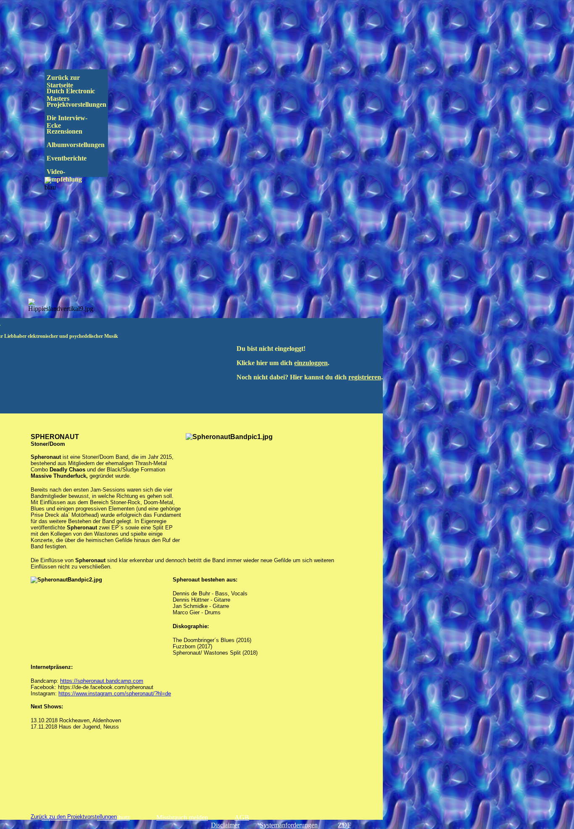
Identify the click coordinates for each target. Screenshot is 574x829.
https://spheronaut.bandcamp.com (101, 681)
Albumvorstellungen (83, 144)
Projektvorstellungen (82, 104)
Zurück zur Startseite (64, 81)
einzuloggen (311, 362)
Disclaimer (225, 825)
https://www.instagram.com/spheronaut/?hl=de (114, 693)
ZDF (344, 825)
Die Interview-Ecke (67, 121)
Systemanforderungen (289, 825)
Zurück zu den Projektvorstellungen (74, 816)
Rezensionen (82, 131)
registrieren (364, 377)
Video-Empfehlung (70, 175)
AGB (241, 817)
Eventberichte (81, 158)
